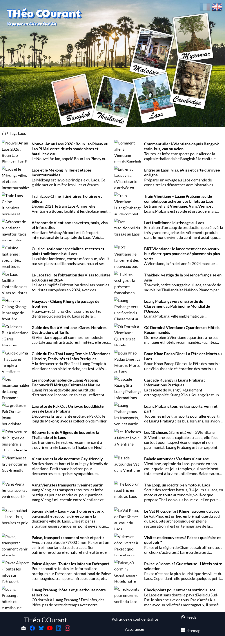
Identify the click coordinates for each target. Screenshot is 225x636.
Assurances (135, 629)
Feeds (191, 617)
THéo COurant (45, 620)
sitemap (193, 630)
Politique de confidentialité (135, 619)
